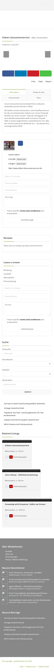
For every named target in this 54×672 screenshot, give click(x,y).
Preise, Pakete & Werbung (16, 559)
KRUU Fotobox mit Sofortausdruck (18, 424)
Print (33, 81)
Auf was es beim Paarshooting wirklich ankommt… (25, 403)
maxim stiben (14, 154)
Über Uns (9, 554)
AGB (21, 666)
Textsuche (6, 349)
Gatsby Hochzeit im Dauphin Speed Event (21, 420)
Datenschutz (43, 666)
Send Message (27, 220)
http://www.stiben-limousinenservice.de (25, 168)
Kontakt (8, 551)
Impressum (31, 666)
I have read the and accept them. (25, 212)
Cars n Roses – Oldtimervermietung (21, 475)
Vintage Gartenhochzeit (14, 408)
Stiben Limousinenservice (17, 445)
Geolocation (7, 380)
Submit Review (27, 329)
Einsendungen (11, 557)
